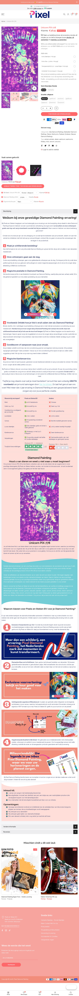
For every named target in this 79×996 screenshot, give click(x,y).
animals (51, 139)
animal (47, 139)
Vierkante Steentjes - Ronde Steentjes (52, 920)
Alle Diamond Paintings (56, 132)
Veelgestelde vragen (47, 940)
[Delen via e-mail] (53, 146)
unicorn (52, 141)
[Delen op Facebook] (42, 146)
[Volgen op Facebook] (2, 930)
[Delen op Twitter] (45, 146)
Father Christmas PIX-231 (49, 897)
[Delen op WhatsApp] (56, 146)
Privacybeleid (45, 926)
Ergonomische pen (10, 201)
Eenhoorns (55, 134)
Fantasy (43, 141)
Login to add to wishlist (51, 149)
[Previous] (5, 59)
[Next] (35, 59)
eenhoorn (62, 139)
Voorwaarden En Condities (49, 936)
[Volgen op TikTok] (10, 930)
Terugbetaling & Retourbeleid (50, 930)
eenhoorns (69, 139)
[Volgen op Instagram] (6, 930)
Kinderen (67, 134)
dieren (57, 139)
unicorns (57, 141)
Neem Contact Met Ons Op (49, 923)
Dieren (49, 134)
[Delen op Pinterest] (49, 146)
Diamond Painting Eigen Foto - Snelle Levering (16, 897)
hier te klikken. (45, 384)
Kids (47, 141)
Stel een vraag (46, 127)
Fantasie (61, 134)
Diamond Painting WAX (11, 197)
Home (3, 21)
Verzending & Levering (48, 933)
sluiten (2, 2)
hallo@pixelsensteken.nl (42, 6)
